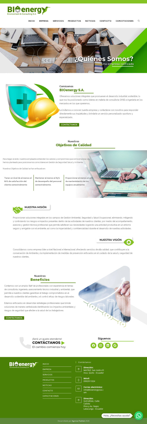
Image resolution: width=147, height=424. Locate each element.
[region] (73, 50)
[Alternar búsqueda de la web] (139, 21)
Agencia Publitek (78, 421)
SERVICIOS (47, 374)
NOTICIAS (47, 385)
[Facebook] (93, 345)
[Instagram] (101, 345)
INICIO (46, 364)
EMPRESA (47, 369)
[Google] (115, 345)
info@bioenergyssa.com (94, 391)
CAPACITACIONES (51, 396)
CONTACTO (48, 390)
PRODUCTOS (48, 380)
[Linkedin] (108, 345)
